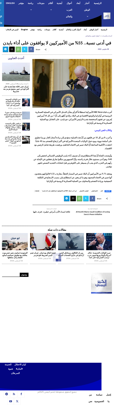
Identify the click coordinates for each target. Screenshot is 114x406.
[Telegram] (5, 49)
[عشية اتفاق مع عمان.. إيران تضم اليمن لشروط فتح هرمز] (43, 241)
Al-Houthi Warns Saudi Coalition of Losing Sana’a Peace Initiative (93, 213)
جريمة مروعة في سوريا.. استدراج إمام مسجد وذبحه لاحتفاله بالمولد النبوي (13, 114)
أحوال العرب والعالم (93, 36)
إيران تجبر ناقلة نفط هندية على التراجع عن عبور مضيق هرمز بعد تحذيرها (16, 89)
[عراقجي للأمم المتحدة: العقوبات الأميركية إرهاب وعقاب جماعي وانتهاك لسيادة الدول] (26, 127)
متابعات (37, 191)
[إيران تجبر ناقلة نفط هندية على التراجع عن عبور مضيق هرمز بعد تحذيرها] (16, 72)
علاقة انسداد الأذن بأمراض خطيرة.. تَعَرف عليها (51, 212)
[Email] (12, 49)
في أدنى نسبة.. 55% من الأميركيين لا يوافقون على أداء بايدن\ (59, 191)
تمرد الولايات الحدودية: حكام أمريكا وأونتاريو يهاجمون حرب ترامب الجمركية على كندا (13, 102)
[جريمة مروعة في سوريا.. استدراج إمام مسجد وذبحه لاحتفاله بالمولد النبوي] (26, 115)
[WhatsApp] (18, 49)
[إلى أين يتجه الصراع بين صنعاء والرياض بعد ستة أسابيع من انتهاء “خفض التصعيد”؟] (26, 140)
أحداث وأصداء (107, 36)
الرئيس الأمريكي (84, 191)
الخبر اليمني (94, 191)
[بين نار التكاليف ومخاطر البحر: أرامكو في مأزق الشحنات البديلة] (71, 241)
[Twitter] (25, 49)
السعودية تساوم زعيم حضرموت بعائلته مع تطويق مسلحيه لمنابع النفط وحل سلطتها (15, 255)
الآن (102, 191)
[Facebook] (31, 49)
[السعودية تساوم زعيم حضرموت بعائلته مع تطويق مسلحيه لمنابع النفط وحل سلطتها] (15, 241)
